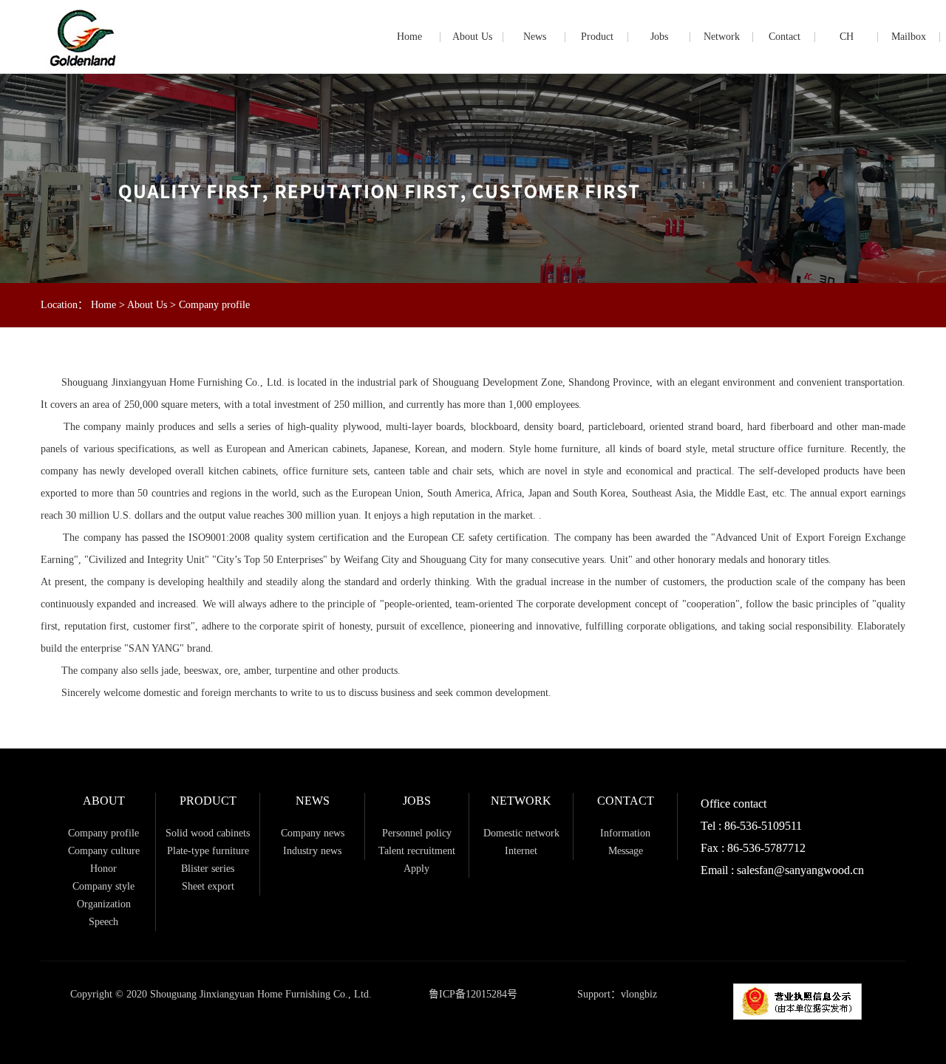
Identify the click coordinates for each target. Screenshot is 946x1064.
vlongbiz (639, 994)
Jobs (659, 36)
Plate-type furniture (208, 850)
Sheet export (208, 886)
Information (625, 833)
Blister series (207, 868)
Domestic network (521, 833)
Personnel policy (417, 833)
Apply (416, 868)
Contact (784, 36)
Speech (103, 921)
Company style (103, 886)
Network (722, 36)
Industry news (312, 850)
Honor (103, 868)
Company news (312, 833)
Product (597, 36)
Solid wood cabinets (208, 833)
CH (847, 36)
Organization (104, 904)
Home (409, 36)
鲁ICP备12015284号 (473, 994)
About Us (472, 36)
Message (625, 850)
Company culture (104, 850)
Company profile (214, 304)
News (534, 36)
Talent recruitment (416, 850)
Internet (521, 850)
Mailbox (908, 36)
